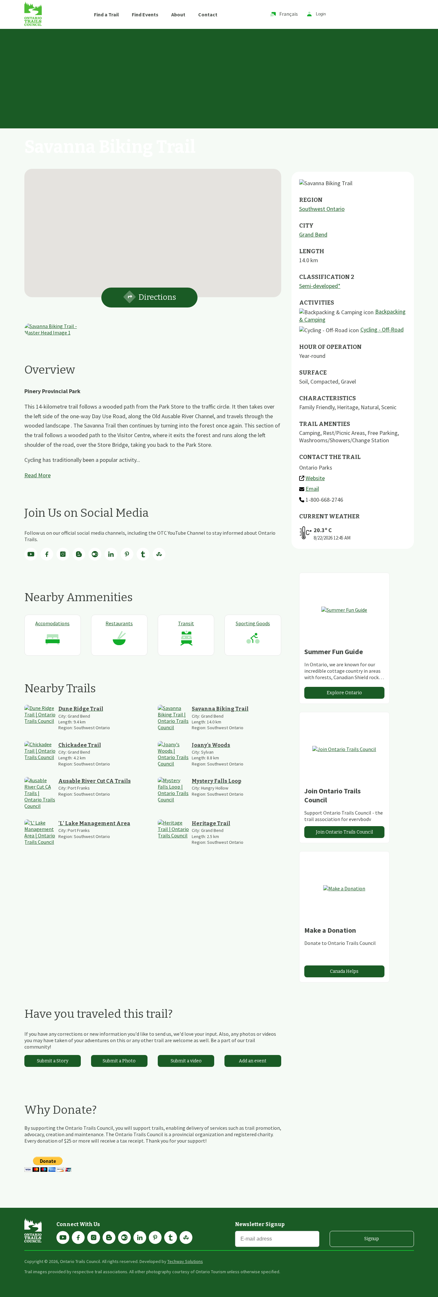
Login (321, 14)
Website (315, 478)
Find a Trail (106, 14)
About (178, 14)
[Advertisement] (219, 77)
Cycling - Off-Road (382, 329)
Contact (207, 14)
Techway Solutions (185, 1261)
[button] (152, 229)
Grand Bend (313, 234)
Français (288, 14)
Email (312, 488)
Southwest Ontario (322, 208)
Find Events (145, 14)
